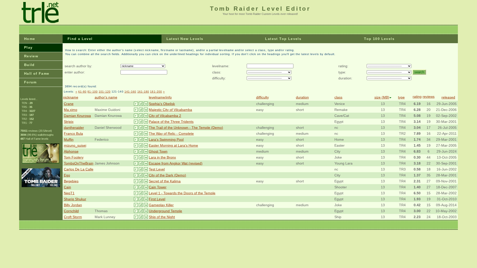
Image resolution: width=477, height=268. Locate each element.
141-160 (130, 91)
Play (28, 47)
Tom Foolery (73, 157)
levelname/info (160, 97)
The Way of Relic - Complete (171, 133)
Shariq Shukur (75, 199)
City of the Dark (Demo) (167, 175)
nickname (70, 97)
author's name (106, 97)
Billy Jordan (73, 205)
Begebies (71, 181)
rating (417, 97)
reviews (429, 97)
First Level (157, 199)
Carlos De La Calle (78, 169)
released (448, 97)
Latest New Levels (184, 39)
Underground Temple (165, 211)
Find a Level (80, 39)
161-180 (143, 91)
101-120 (105, 91)
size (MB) (381, 97)
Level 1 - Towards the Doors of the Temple (182, 193)
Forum (30, 82)
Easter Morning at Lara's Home (173, 145)
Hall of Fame (36, 73)
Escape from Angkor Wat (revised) (175, 163)
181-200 (156, 91)
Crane (69, 104)
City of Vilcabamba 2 (165, 116)
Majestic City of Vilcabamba (170, 110)
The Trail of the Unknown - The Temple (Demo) (186, 128)
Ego (67, 175)
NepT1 (69, 193)
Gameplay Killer (161, 205)
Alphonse (71, 151)
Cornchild (71, 211)
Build (29, 65)
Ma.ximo (70, 110)
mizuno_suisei (75, 145)
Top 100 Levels (379, 39)
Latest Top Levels (283, 39)
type (401, 97)
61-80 (82, 91)
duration (302, 97)
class (338, 97)
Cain (67, 187)
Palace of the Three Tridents (171, 122)
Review (31, 56)
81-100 (92, 91)
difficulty (262, 97)
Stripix (69, 122)
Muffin (69, 139)
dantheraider (74, 128)
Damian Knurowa (77, 116)
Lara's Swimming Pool (166, 139)
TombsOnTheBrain (78, 163)
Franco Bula (73, 133)
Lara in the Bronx (162, 157)
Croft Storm (73, 217)
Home (29, 39)
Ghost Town (158, 151)
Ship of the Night (162, 217)
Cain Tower (157, 187)
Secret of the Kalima (165, 181)
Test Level (157, 169)
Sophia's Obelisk (162, 104)
